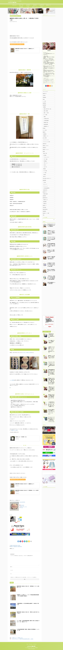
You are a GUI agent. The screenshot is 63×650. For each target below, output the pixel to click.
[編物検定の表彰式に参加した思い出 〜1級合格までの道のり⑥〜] (25, 541)
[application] (49, 430)
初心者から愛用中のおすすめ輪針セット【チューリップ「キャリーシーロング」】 (51, 411)
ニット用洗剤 (12, 380)
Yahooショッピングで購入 (23, 506)
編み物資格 (21, 6)
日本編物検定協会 (15, 546)
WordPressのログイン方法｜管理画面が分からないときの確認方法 (51, 225)
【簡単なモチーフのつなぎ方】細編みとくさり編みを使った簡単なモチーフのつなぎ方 (51, 389)
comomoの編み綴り (12, 2)
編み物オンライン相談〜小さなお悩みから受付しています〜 (51, 251)
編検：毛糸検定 (18, 545)
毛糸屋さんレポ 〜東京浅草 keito (17, 637)
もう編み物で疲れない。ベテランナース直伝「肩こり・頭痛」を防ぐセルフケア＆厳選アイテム (51, 404)
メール (11, 570)
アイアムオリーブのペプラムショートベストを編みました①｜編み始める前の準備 (51, 364)
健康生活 (41, 6)
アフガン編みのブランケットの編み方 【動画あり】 (51, 341)
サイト (11, 573)
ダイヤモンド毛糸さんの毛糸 (27, 352)
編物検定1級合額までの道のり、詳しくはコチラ (17, 479)
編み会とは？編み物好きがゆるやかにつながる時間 (51, 270)
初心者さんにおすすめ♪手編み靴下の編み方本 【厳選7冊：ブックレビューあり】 (51, 396)
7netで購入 (21, 507)
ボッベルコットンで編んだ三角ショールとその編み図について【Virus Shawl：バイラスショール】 (51, 419)
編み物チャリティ (35, 6)
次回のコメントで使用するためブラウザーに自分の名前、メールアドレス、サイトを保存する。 (24, 577)
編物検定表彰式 (20, 546)
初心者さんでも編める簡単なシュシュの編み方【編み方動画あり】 (51, 257)
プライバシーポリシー (48, 82)
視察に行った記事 (14, 430)
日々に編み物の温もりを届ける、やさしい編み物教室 (31, 647)
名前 (11, 566)
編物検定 (12, 545)
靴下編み (28, 6)
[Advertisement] (25, 28)
